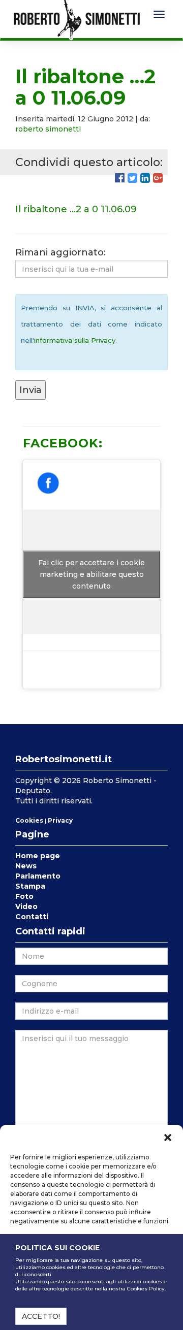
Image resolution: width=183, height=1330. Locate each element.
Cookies (29, 820)
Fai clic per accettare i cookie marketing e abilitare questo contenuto (91, 574)
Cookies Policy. (146, 1288)
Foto (24, 896)
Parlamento (37, 876)
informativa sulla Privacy (74, 340)
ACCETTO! (41, 1316)
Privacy (60, 820)
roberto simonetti (48, 129)
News (26, 865)
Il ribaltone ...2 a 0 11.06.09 (76, 209)
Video (26, 906)
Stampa (30, 886)
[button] (168, 1137)
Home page (37, 855)
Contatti (31, 916)
